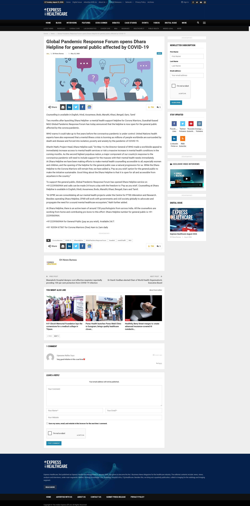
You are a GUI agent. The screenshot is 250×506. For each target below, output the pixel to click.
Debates (116, 23)
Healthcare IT (139, 28)
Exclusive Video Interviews (186, 164)
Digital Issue (77, 2)
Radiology (61, 28)
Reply (160, 363)
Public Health (153, 28)
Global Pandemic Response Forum (96, 240)
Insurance (125, 28)
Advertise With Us (90, 2)
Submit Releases (115, 2)
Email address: (175, 71)
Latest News (48, 28)
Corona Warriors (57, 240)
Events (145, 23)
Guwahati (112, 240)
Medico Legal (168, 28)
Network (128, 2)
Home (68, 2)
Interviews (72, 23)
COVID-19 (68, 240)
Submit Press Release (116, 497)
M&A (115, 28)
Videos (157, 23)
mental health (122, 240)
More (179, 28)
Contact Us (96, 497)
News (159, 53)
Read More (50, 487)
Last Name (174, 61)
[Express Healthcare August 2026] (187, 220)
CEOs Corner (101, 23)
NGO (130, 240)
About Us (102, 2)
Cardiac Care (75, 28)
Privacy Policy (140, 2)
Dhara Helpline (78, 240)
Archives (151, 2)
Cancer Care (105, 28)
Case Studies (131, 23)
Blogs (58, 23)
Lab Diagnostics (90, 28)
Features (86, 23)
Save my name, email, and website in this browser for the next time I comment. (78, 423)
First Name (174, 52)
